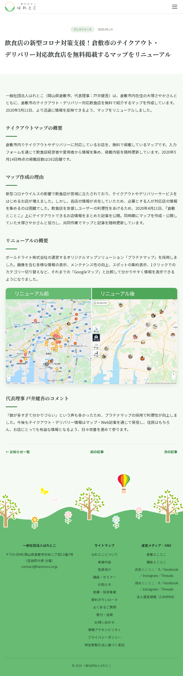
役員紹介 (104, 569)
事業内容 (104, 562)
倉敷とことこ (157, 554)
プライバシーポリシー (104, 637)
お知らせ (104, 584)
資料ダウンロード (104, 599)
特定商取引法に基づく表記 (105, 644)
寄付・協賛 (104, 614)
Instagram (150, 575)
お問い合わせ (105, 622)
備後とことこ (157, 562)
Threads (167, 575)
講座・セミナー (104, 577)
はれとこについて (104, 554)
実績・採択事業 (104, 592)
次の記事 (170, 451)
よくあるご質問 (104, 607)
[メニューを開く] (174, 7)
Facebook (170, 569)
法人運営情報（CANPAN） (156, 596)
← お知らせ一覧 (18, 451)
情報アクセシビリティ (104, 629)
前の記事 (97, 451)
